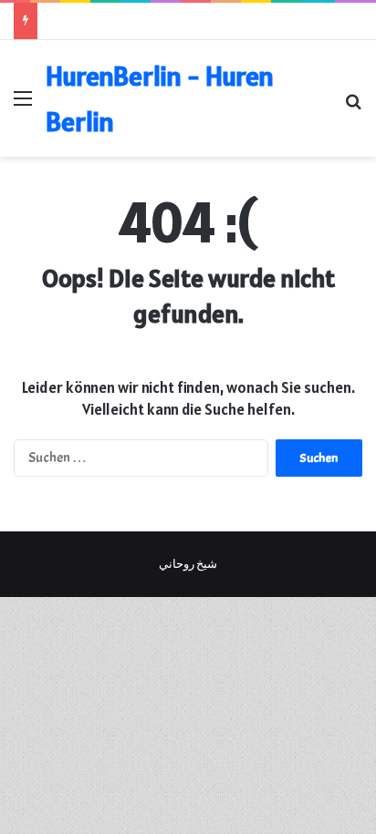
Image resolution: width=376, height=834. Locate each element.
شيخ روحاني (188, 564)
